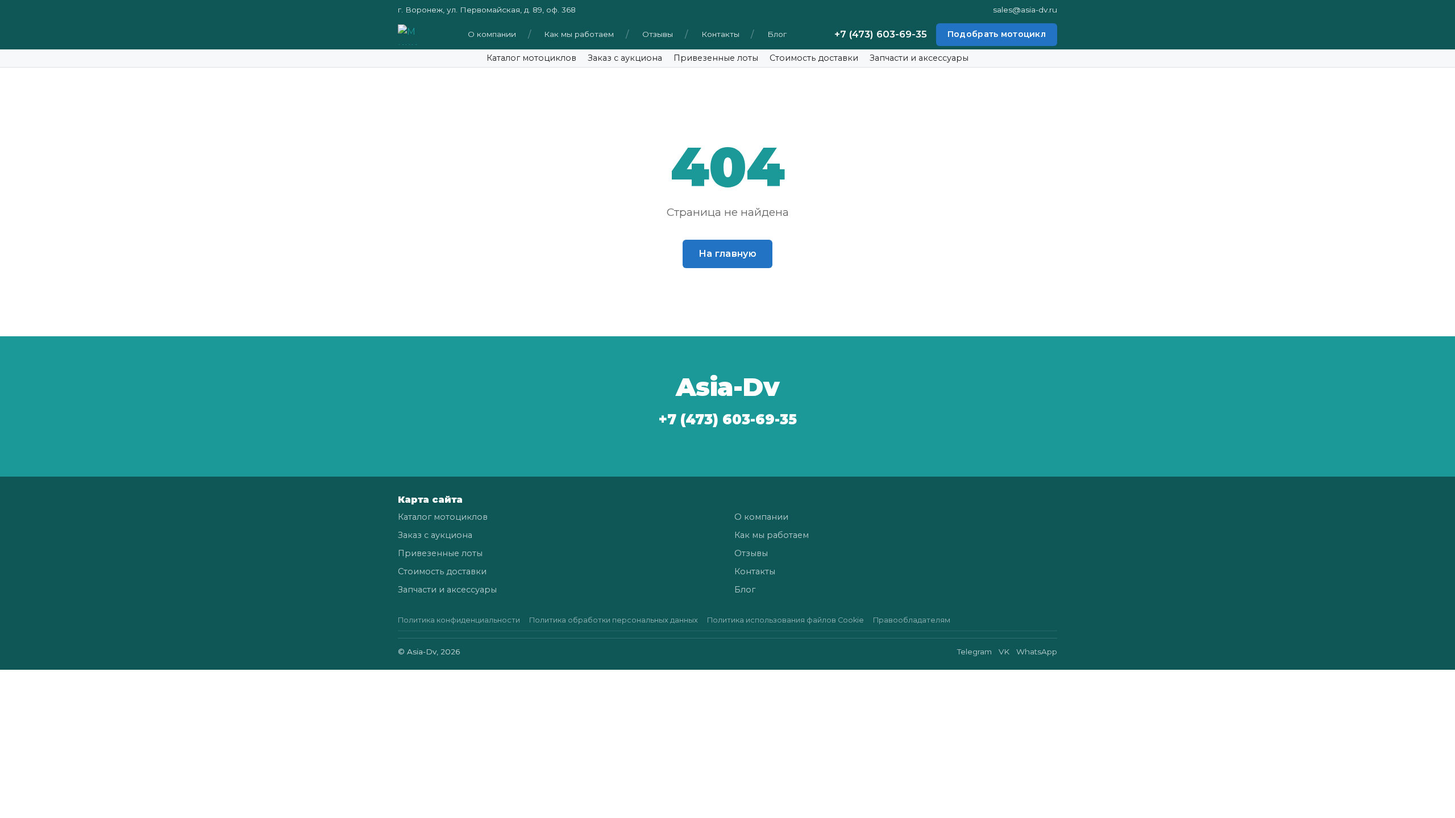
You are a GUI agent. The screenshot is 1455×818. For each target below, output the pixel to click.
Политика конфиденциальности (459, 620)
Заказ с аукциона (625, 58)
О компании (492, 34)
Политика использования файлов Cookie (785, 620)
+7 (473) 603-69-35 (880, 34)
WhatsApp (1036, 651)
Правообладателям (911, 620)
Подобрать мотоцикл (996, 34)
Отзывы (657, 34)
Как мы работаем (579, 34)
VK (1004, 651)
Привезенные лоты (716, 58)
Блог (777, 34)
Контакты (720, 34)
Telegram (974, 651)
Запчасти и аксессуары (919, 58)
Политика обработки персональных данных (613, 620)
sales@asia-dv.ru (1025, 9)
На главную (727, 253)
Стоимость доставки (814, 58)
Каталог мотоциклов (531, 58)
